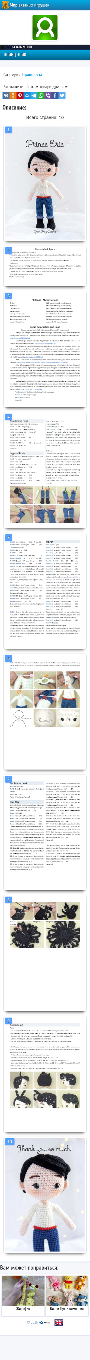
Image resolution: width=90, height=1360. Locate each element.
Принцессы (32, 75)
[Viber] (48, 95)
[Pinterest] (20, 95)
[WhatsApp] (41, 95)
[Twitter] (62, 95)
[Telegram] (34, 95)
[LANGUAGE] (58, 1322)
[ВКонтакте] (6, 95)
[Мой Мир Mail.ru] (27, 95)
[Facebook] (55, 95)
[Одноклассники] (13, 95)
